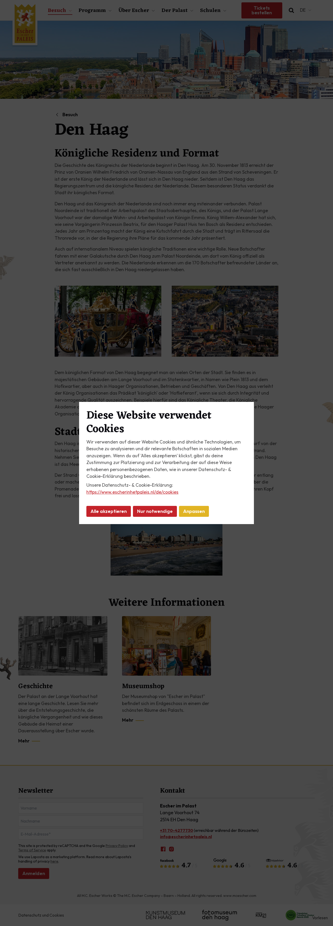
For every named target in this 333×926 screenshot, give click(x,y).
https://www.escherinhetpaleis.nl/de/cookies (132, 492)
